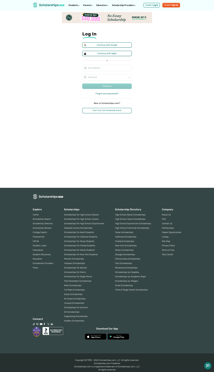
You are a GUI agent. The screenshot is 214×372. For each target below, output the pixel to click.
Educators (101, 5)
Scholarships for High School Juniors (81, 219)
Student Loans (39, 245)
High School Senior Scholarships (130, 214)
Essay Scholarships (73, 294)
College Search (40, 232)
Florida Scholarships (124, 241)
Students (73, 5)
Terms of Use (168, 250)
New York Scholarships (126, 245)
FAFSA (36, 241)
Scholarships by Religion (126, 281)
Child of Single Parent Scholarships (131, 290)
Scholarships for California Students (80, 236)
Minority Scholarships (74, 259)
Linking (165, 236)
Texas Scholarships (124, 232)
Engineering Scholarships (76, 316)
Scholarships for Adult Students (79, 232)
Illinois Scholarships (124, 250)
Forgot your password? (107, 93)
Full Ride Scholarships (74, 290)
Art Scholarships (72, 312)
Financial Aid (38, 236)
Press (35, 267)
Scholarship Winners (42, 228)
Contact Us (167, 223)
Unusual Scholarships (74, 303)
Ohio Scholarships (123, 263)
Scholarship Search (42, 219)
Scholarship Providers (123, 5)
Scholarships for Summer (76, 307)
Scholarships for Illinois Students (79, 250)
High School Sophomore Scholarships (133, 223)
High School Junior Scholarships (130, 219)
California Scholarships (125, 236)
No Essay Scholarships (75, 298)
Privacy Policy (168, 245)
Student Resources (42, 254)
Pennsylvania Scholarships (127, 259)
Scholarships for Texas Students (79, 241)
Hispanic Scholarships (74, 263)
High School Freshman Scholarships (132, 228)
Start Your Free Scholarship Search (107, 110)
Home (36, 214)
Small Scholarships (124, 285)
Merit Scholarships (72, 285)
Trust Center (167, 254)
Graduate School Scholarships (78, 228)
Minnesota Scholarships (126, 267)
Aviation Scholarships (74, 320)
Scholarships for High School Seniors (81, 214)
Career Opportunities (171, 232)
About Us (166, 214)
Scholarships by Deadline (127, 272)
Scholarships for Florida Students (79, 245)
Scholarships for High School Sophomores (84, 223)
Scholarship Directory (43, 223)
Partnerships (168, 228)
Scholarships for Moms (75, 272)
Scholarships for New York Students (81, 254)
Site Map (166, 241)
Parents (87, 5)
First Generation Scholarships (78, 281)
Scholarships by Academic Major (130, 276)
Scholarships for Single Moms (78, 276)
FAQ (164, 219)
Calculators (38, 250)
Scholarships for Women (75, 267)
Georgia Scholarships (125, 254)
